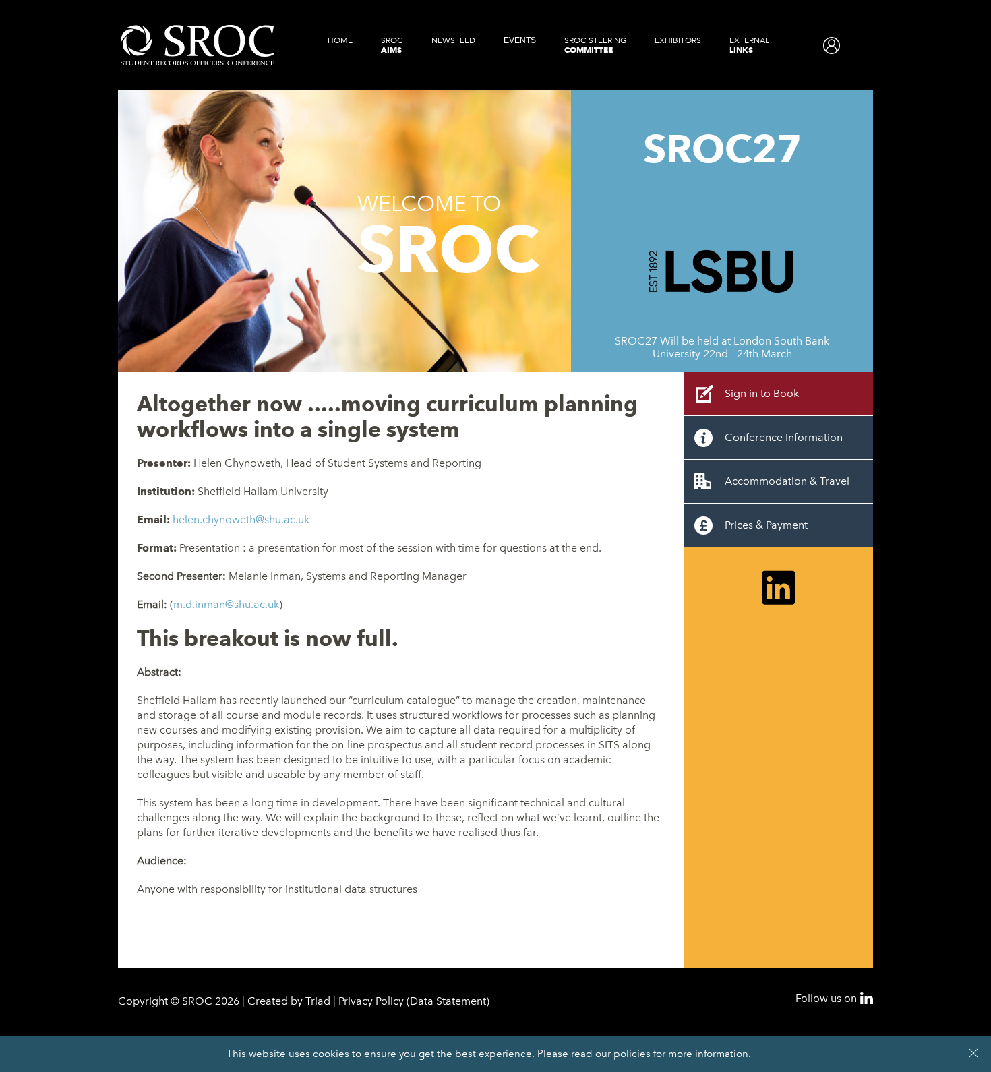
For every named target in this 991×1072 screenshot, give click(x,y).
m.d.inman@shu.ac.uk (226, 604)
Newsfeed (453, 40)
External (749, 45)
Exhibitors (678, 40)
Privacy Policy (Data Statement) (413, 1000)
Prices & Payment (766, 524)
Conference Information (784, 437)
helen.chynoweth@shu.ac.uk (241, 519)
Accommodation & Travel (787, 481)
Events (520, 40)
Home (340, 40)
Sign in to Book (762, 393)
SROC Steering (595, 45)
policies (632, 1054)
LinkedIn (866, 998)
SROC (392, 45)
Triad (317, 1000)
